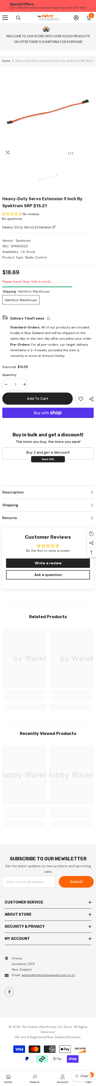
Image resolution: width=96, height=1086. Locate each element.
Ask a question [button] (48, 574)
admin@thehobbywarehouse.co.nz (48, 975)
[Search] (18, 18)
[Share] (90, 399)
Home (6, 61)
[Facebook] (9, 991)
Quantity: (9, 375)
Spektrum (23, 240)
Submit (76, 881)
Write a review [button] (48, 563)
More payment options (48, 421)
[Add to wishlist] (81, 399)
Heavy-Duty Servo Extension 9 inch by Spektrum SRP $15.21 (42, 202)
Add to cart (37, 398)
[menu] (5, 18)
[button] (12, 214)
